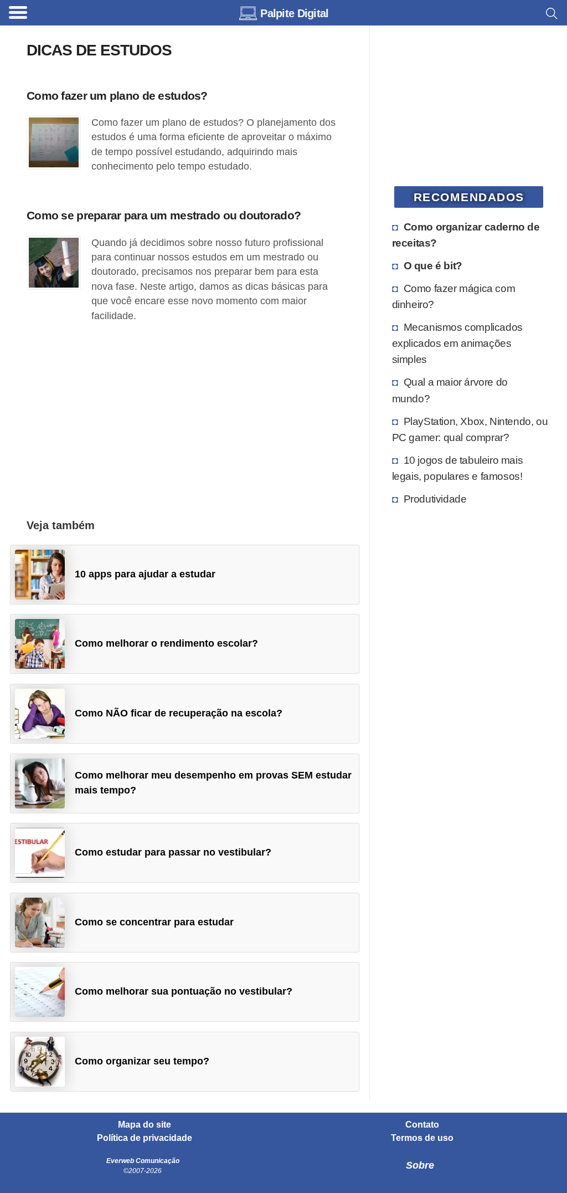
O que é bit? (433, 265)
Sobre (420, 1165)
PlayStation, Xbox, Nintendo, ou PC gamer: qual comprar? (470, 429)
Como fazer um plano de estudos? (117, 95)
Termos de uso (422, 1138)
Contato (422, 1124)
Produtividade (435, 499)
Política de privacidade (144, 1138)
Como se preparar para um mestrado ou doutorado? (164, 215)
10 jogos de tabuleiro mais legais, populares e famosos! (457, 468)
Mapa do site (144, 1124)
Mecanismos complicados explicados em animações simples (457, 343)
